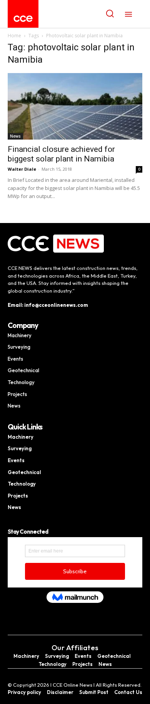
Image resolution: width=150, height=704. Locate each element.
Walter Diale (22, 169)
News (15, 136)
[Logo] (23, 18)
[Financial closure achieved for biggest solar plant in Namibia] (75, 106)
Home (14, 35)
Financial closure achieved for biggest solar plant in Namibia (61, 154)
